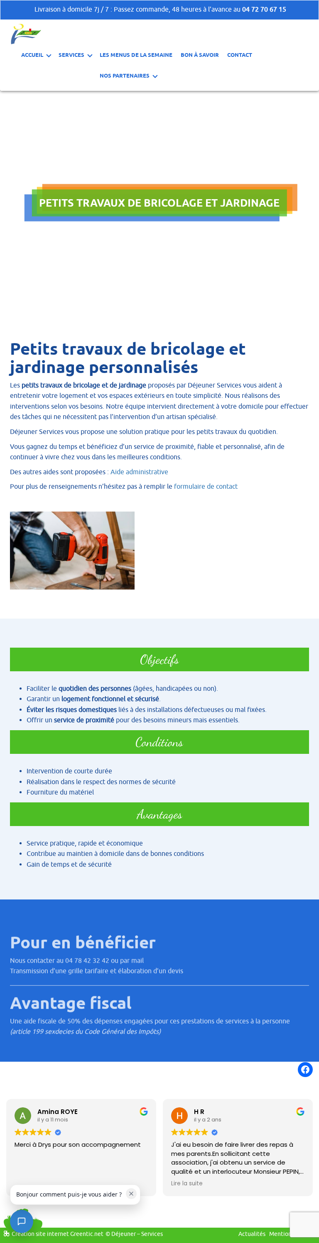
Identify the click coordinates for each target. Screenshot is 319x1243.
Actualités (251, 1234)
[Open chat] (21, 1221)
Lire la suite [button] (187, 1183)
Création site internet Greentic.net (57, 1234)
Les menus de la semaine (136, 54)
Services (71, 54)
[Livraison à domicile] (26, 33)
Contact (239, 54)
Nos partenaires (125, 75)
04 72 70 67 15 (264, 9)
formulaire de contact (206, 487)
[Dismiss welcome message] (131, 1193)
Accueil (32, 54)
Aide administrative (140, 472)
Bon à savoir (200, 54)
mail (137, 960)
